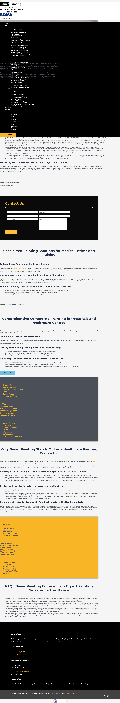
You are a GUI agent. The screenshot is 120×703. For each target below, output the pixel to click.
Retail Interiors (15, 34)
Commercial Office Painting (18, 32)
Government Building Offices (19, 47)
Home (6, 23)
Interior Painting (9, 27)
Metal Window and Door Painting (20, 87)
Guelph (13, 123)
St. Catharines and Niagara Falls (19, 131)
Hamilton (13, 121)
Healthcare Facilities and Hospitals (20, 40)
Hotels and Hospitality (17, 42)
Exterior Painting (9, 57)
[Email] (108, 696)
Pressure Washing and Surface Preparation (23, 104)
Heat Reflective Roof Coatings (19, 85)
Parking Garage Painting (17, 55)
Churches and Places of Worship (20, 50)
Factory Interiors (15, 37)
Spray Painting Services (17, 94)
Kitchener (13, 124)
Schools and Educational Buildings (20, 45)
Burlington (13, 119)
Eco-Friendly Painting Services (19, 97)
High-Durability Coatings (17, 101)
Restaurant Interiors (16, 44)
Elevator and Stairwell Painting (19, 52)
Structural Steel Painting (17, 80)
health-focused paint (35, 144)
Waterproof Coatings (16, 82)
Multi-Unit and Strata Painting (19, 102)
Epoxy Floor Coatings (17, 99)
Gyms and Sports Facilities (18, 49)
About (6, 25)
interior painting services (20, 268)
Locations (7, 109)
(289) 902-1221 (20, 670)
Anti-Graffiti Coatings (16, 106)
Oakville (13, 118)
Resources (8, 107)
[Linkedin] (104, 696)
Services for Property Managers (20, 96)
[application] (14, 27)
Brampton (13, 129)
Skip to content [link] (4, 1)
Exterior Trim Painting (17, 84)
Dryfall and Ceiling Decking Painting (20, 54)
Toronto (13, 116)
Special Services (9, 89)
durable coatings (12, 342)
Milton (12, 128)
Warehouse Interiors (16, 35)
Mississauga (14, 114)
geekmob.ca (71, 693)
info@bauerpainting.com (22, 671)
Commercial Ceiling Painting (18, 39)
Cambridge (14, 126)
